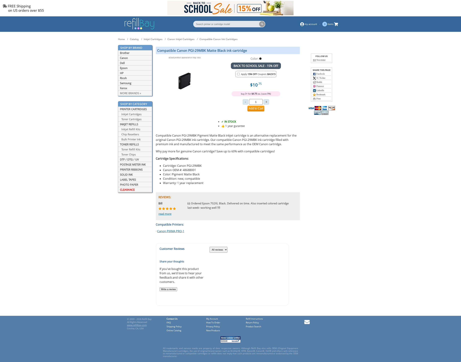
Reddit (319, 82)
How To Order (213, 322)
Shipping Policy (174, 326)
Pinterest (320, 86)
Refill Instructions (254, 319)
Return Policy (252, 322)
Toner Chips (128, 154)
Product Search (253, 326)
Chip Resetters (129, 134)
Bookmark (320, 94)
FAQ (169, 322)
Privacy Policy (213, 326)
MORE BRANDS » (130, 93)
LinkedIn (320, 90)
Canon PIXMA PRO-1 (170, 231)
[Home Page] (139, 29)
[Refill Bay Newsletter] (307, 323)
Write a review (168, 289)
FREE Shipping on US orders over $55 (23, 8)
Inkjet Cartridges (131, 114)
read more (164, 214)
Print (318, 98)
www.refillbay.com (137, 325)
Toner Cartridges (131, 119)
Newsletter (321, 60)
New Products (213, 330)
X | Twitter (320, 78)
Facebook (320, 74)
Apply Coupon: (258, 74)
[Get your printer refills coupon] (230, 14)
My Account (212, 319)
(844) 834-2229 (445, 8)
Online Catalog (174, 330)
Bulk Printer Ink (130, 139)
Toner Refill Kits (130, 149)
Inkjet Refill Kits (130, 129)
